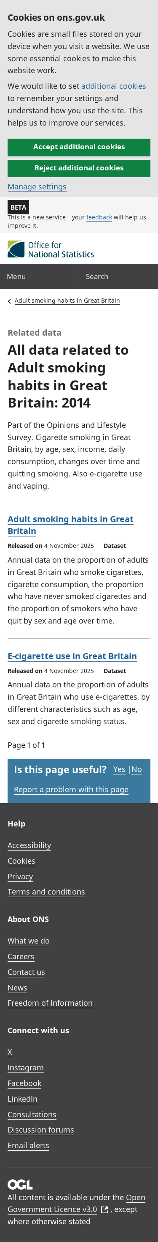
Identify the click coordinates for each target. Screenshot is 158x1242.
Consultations (32, 1114)
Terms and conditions (46, 891)
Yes (119, 769)
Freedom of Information (50, 1003)
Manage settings (37, 186)
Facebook (24, 1083)
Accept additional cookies (79, 146)
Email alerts (28, 1145)
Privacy (20, 876)
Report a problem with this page (71, 789)
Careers (21, 956)
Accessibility (29, 845)
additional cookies (113, 86)
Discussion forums (41, 1129)
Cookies (21, 861)
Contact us (26, 972)
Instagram (26, 1067)
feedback (99, 217)
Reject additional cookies (79, 167)
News (17, 987)
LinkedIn (22, 1099)
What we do (29, 941)
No (136, 769)
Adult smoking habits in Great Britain (67, 300)
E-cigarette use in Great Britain (72, 656)
